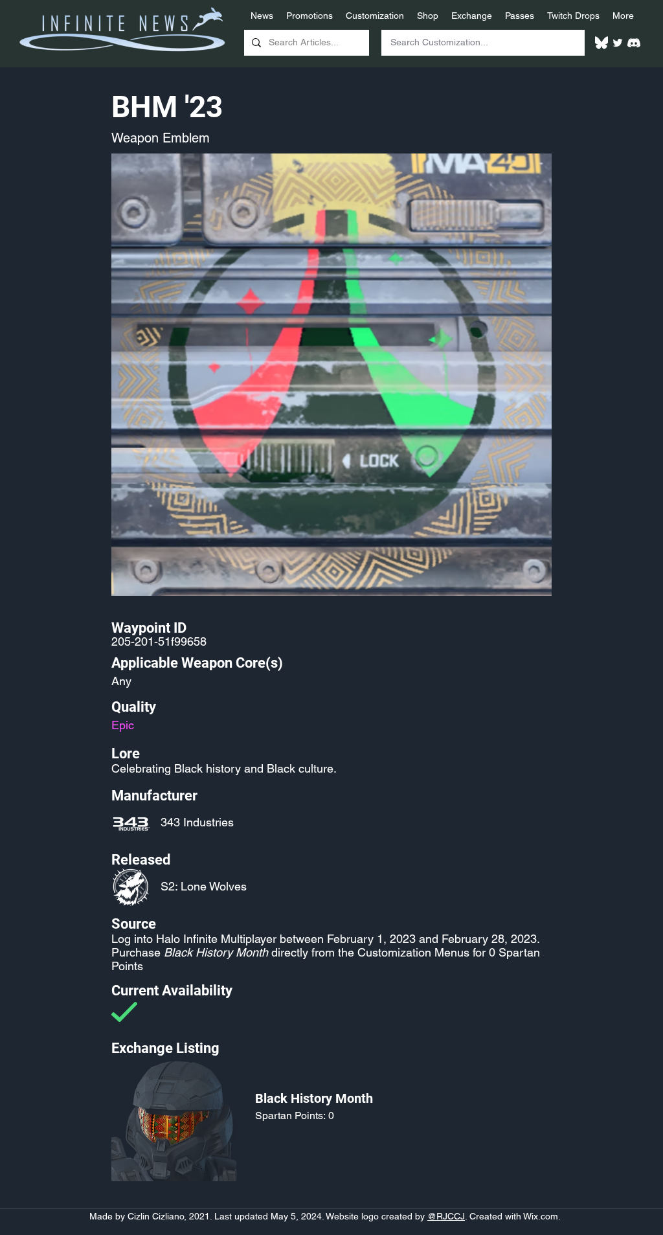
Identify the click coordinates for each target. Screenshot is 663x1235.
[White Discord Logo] (633, 42)
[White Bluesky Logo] (601, 42)
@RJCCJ (446, 1216)
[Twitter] (617, 42)
